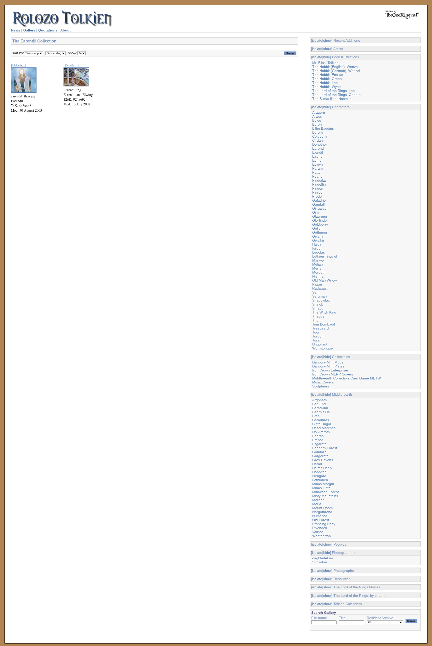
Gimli (316, 212)
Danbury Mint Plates (328, 366)
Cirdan (317, 140)
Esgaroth (319, 444)
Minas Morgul (323, 484)
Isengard (319, 476)
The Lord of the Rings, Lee (333, 91)
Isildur (317, 248)
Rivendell (319, 528)
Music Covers (323, 382)
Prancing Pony (323, 524)
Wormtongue (322, 348)
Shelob (317, 304)
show (327, 40)
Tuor (316, 332)
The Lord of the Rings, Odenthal (337, 95)
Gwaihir (318, 240)
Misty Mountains (325, 496)
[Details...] (18, 65)
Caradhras (320, 420)
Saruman (319, 296)
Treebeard (320, 328)
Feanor (318, 176)
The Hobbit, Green (327, 79)
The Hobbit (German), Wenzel (336, 71)
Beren (317, 124)
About (65, 30)
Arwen (317, 116)
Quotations (48, 30)
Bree (316, 416)
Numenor (319, 516)
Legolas (318, 252)
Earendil (318, 148)
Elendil (317, 152)
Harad (317, 464)
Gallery (29, 30)
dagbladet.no (322, 558)
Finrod (317, 192)
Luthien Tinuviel (324, 256)
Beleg (316, 120)
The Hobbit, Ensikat (327, 75)
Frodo (317, 196)
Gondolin (319, 452)
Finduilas (319, 180)
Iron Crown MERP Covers (332, 374)
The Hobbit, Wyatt (326, 87)
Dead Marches (324, 428)
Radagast (320, 288)
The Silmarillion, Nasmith (332, 99)
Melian (317, 264)
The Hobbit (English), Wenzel (335, 67)
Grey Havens (322, 460)
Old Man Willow (324, 280)
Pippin (317, 284)
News (15, 30)
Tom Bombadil (323, 324)
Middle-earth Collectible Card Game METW (346, 378)
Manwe (318, 260)
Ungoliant (319, 344)
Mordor (318, 500)
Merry (317, 268)
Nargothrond (322, 512)
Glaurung (319, 216)
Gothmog (319, 232)
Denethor (319, 144)
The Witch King (324, 312)
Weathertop (321, 536)
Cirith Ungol (321, 424)
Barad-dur (320, 408)
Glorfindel (320, 220)
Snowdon (319, 562)
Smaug (318, 308)
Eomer (317, 160)
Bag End (319, 404)
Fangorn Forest (324, 448)
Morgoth (319, 272)
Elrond (317, 156)
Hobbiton (319, 472)
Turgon (318, 336)
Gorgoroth (320, 456)
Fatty (316, 172)
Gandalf (318, 204)
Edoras (318, 436)
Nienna (318, 276)
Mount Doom (322, 508)
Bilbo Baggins (323, 128)
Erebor (317, 440)
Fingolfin (319, 184)
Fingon (317, 188)
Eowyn (317, 164)
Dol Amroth (321, 432)
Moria (316, 504)
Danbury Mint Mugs (327, 362)
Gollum (318, 228)
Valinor (317, 532)
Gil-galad (319, 208)
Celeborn (319, 136)
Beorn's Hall (321, 412)
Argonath (319, 400)
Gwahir (318, 236)
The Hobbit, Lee (325, 83)
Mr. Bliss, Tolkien (325, 63)
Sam (316, 292)
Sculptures (320, 386)
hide (326, 57)
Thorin (317, 320)
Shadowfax (321, 300)
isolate (317, 40)
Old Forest (320, 520)
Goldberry (320, 224)
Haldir (317, 244)
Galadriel (319, 200)
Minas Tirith (321, 488)
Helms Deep (322, 468)
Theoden (319, 316)
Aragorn (318, 112)
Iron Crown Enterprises (330, 370)
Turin (316, 340)
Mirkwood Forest (325, 492)
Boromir (318, 132)
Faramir (318, 168)
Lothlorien (320, 480)
